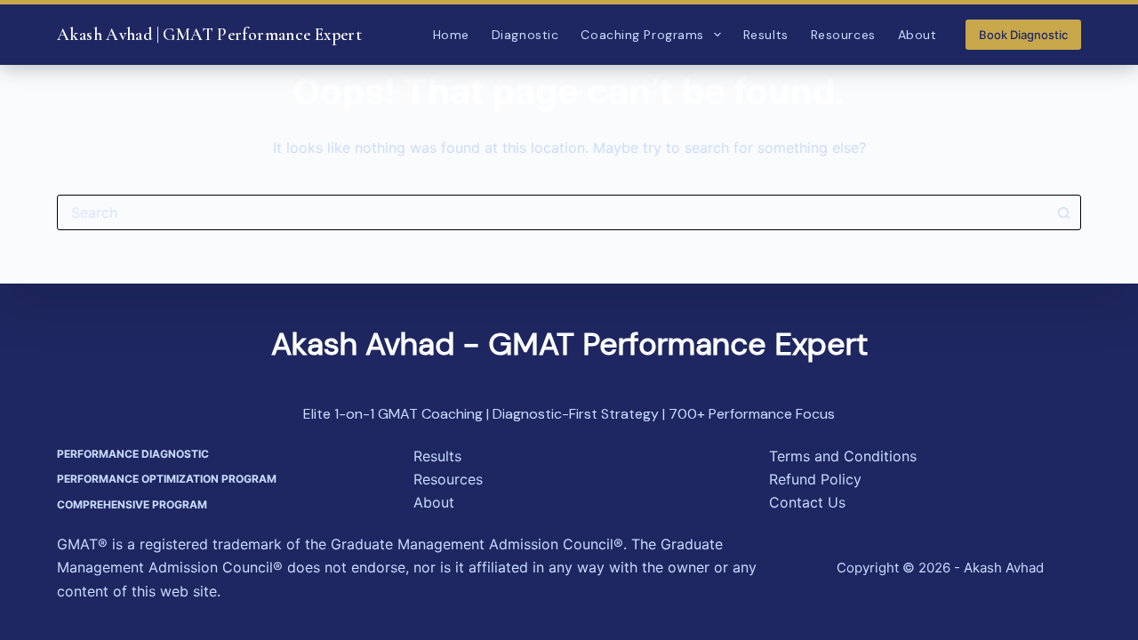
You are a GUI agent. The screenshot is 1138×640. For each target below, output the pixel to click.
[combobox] (552, 212)
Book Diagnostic (1023, 35)
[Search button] (1063, 212)
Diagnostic (525, 35)
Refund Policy (815, 479)
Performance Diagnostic (133, 453)
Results (766, 35)
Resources (843, 35)
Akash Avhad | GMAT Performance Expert (209, 34)
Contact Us (807, 502)
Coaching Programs (642, 35)
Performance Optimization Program (166, 478)
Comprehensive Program (132, 504)
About (917, 35)
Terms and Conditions (843, 456)
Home (451, 35)
